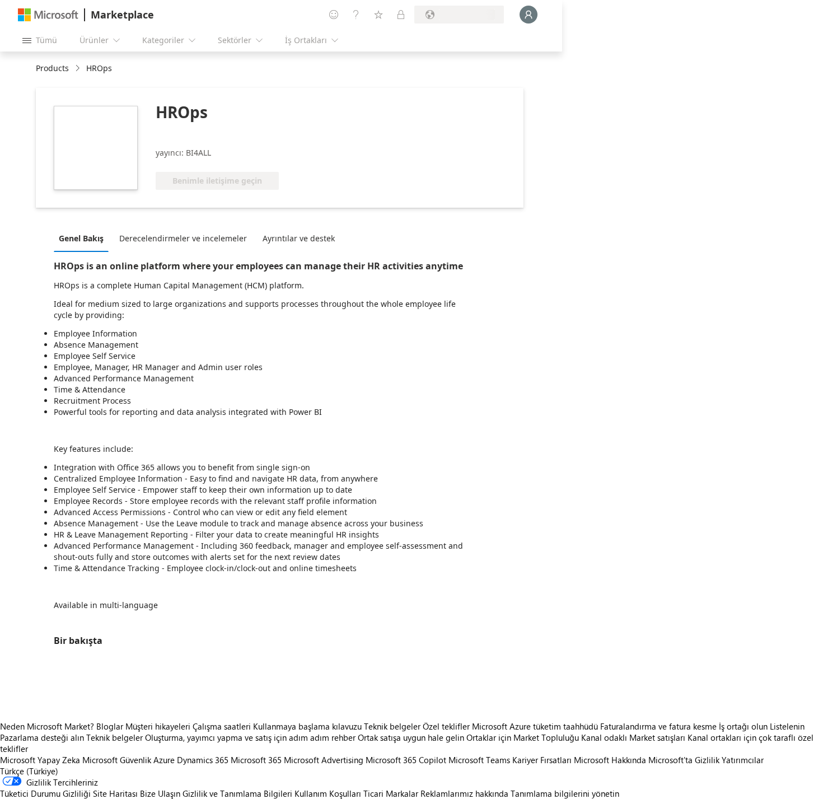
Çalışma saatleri (222, 726)
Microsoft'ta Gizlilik (683, 759)
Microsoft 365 (256, 759)
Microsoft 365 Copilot (406, 759)
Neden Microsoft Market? (47, 726)
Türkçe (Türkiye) (29, 771)
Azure (164, 759)
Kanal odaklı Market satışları (633, 737)
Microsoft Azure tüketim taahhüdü (536, 726)
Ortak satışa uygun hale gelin (411, 737)
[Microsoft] (48, 14)
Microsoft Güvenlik (116, 759)
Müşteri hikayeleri (157, 726)
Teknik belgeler (392, 726)
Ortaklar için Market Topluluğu (522, 737)
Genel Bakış (81, 238)
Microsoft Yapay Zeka (40, 759)
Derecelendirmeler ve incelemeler (183, 238)
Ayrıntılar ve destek (299, 238)
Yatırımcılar (743, 759)
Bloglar (109, 726)
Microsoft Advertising (323, 759)
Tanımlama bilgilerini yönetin (565, 793)
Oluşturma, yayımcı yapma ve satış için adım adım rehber (250, 737)
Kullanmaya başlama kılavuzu (307, 726)
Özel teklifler (446, 726)
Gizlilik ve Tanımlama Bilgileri (237, 793)
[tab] (84, 238)
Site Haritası (115, 793)
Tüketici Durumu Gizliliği (45, 793)
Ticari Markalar (390, 793)
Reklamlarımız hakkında (464, 793)
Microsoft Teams (479, 759)
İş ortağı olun (743, 726)
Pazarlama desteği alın (42, 737)
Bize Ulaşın (160, 793)
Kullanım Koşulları (327, 793)
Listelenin (787, 726)
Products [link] (52, 68)
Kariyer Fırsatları (542, 759)
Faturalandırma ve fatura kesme (658, 726)
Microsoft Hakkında (610, 759)
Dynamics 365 (202, 759)
